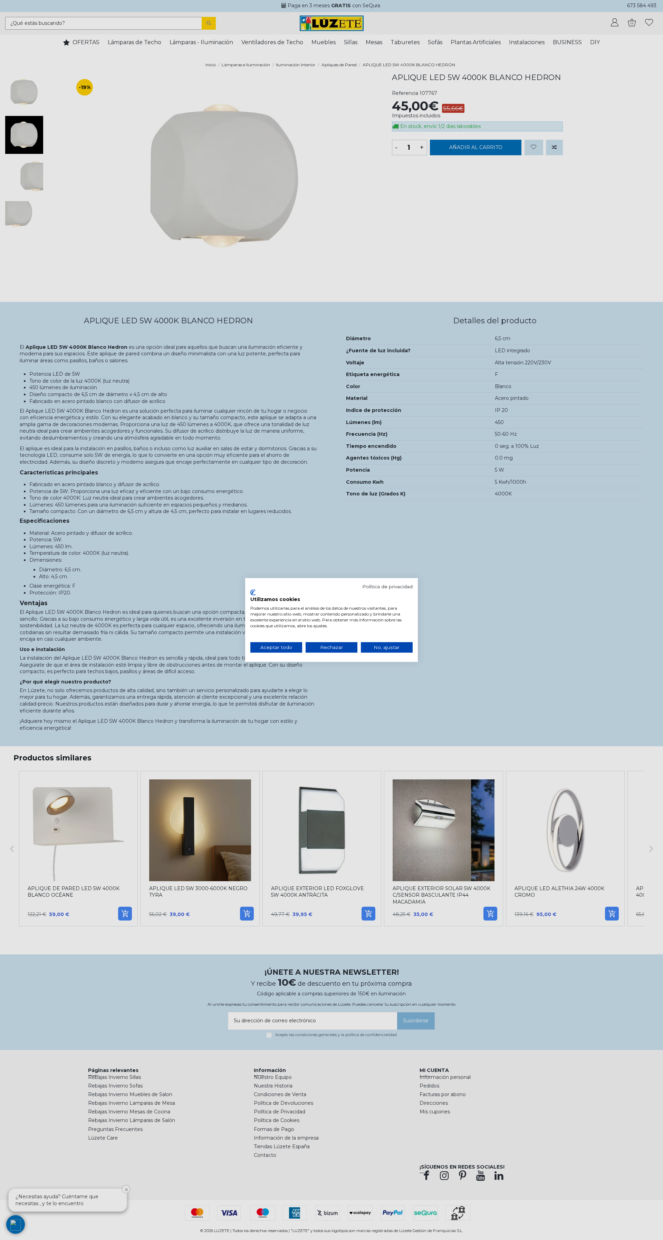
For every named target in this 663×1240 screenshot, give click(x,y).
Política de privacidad (387, 586)
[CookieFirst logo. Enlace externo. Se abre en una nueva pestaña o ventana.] (253, 592)
